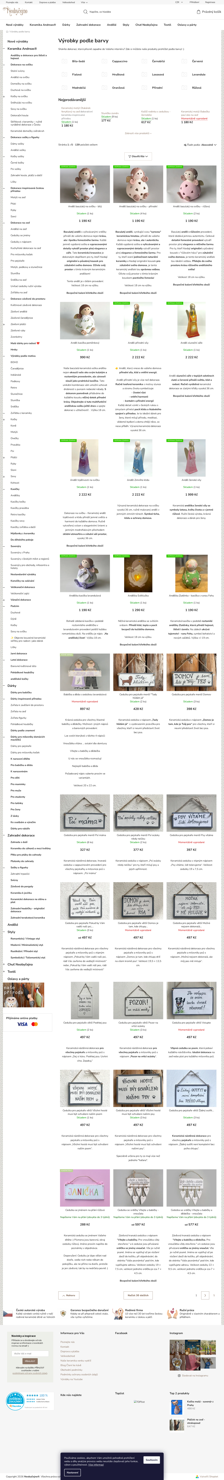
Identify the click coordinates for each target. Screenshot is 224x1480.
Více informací (96, 1464)
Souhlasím (152, 1460)
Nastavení (72, 1472)
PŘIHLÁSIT (112, 743)
